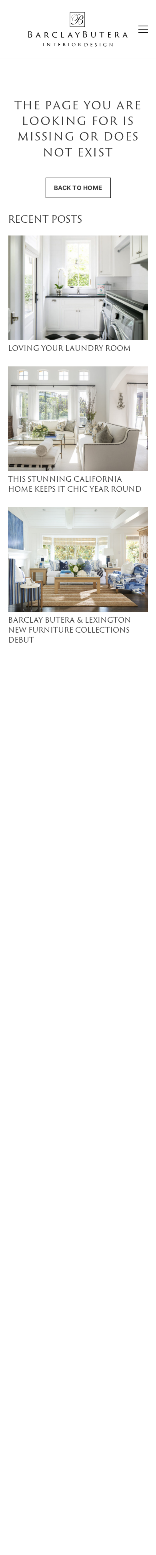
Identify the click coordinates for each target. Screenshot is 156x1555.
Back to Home (78, 188)
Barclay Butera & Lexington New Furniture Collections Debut (69, 631)
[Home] (78, 29)
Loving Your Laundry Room (69, 349)
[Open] (143, 29)
